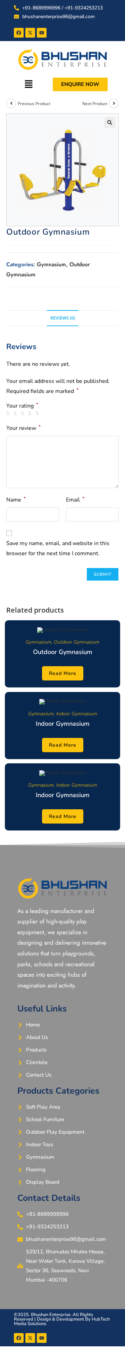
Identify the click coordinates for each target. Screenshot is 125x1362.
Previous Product (34, 104)
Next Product (94, 104)
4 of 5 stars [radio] (31, 413)
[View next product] (114, 103)
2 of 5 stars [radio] (16, 413)
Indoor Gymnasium (76, 713)
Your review (23, 428)
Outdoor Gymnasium (76, 642)
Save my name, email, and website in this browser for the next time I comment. (57, 548)
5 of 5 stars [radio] (38, 413)
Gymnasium (51, 264)
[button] (28, 84)
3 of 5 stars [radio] (23, 413)
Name (16, 499)
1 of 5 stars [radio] (9, 413)
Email (75, 499)
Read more (62, 673)
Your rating (22, 406)
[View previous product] (11, 103)
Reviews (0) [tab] (62, 318)
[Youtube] (42, 33)
